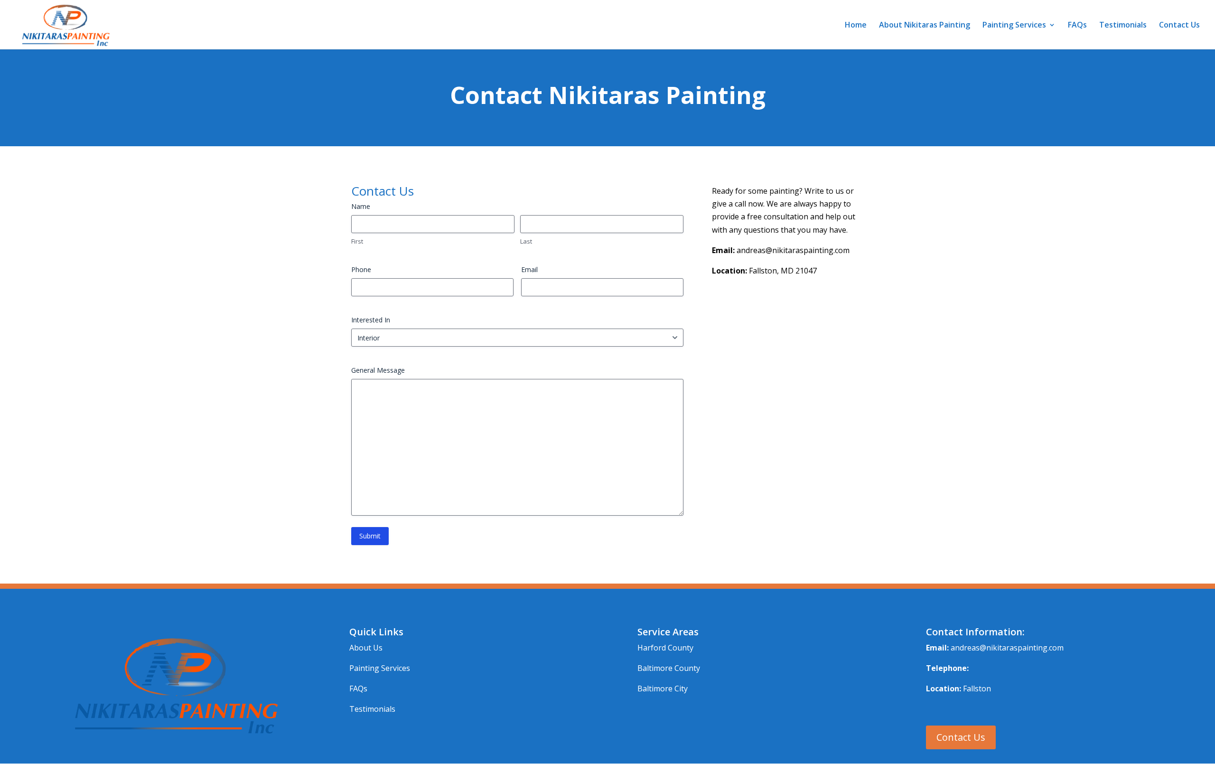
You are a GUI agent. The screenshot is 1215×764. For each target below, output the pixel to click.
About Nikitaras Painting (924, 25)
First (357, 241)
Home (856, 25)
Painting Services (1014, 25)
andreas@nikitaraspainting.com (1007, 647)
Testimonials (1123, 25)
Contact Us (1179, 25)
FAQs (1077, 25)
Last (526, 241)
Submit (370, 535)
